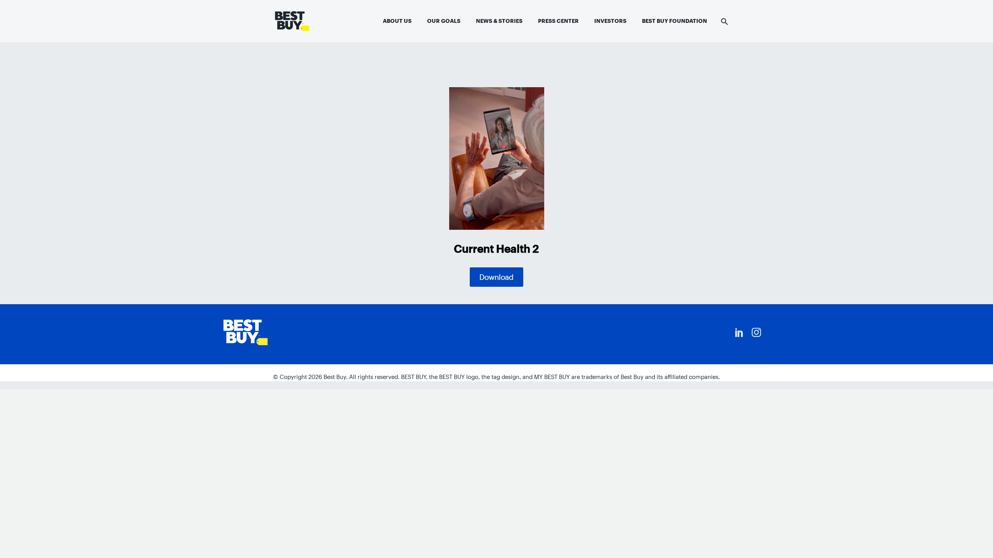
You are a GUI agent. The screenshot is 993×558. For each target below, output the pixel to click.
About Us (397, 20)
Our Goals (443, 20)
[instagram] (756, 332)
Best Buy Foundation (674, 20)
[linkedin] (739, 332)
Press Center (558, 20)
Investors (610, 20)
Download (496, 277)
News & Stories (499, 20)
